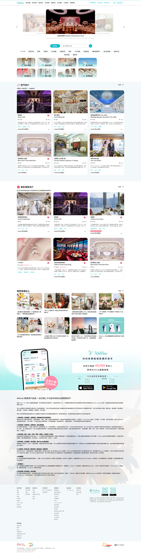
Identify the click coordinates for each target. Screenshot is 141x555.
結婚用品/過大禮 (21, 534)
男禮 (38, 51)
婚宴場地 (40, 3)
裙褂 (18, 494)
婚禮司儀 (56, 494)
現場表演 (56, 515)
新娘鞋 (18, 498)
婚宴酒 (75, 55)
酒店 (34, 490)
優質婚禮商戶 (96, 51)
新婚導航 (41, 548)
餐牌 (34, 498)
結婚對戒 (62, 51)
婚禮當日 (53, 3)
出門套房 (56, 517)
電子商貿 (28, 548)
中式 (29, 126)
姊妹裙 (18, 505)
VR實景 (45, 51)
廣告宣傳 (37, 548)
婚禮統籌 (45, 492)
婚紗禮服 (28, 3)
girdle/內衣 (20, 503)
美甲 (77, 494)
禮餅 (18, 527)
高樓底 (24, 126)
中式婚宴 (53, 51)
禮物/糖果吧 (57, 492)
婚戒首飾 (34, 3)
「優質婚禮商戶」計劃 (49, 548)
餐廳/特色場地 (36, 494)
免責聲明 (29, 550)
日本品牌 (32, 272)
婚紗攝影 (59, 3)
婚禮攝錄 (56, 498)
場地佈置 (67, 55)
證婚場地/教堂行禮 (59, 511)
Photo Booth (58, 503)
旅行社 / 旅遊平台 (47, 490)
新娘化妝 (116, 51)
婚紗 (70, 51)
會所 (34, 496)
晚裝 (18, 492)
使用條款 (19, 550)
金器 (26, 492)
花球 (55, 500)
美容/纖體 (78, 492)
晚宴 (95, 126)
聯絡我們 (34, 550)
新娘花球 (31, 51)
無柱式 (19, 126)
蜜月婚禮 (47, 3)
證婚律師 (56, 507)
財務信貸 (19, 536)
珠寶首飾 (27, 494)
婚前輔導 (19, 538)
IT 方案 (32, 548)
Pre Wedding (70, 490)
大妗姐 (56, 496)
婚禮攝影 (56, 490)
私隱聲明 (24, 550)
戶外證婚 (77, 51)
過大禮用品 (107, 51)
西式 (59, 126)
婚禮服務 (72, 3)
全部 (119, 85)
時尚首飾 (27, 490)
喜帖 (18, 529)
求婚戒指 (86, 51)
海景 (55, 170)
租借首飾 (19, 507)
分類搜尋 (54, 46)
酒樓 (34, 492)
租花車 (56, 509)
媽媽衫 (18, 500)
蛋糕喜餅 (56, 505)
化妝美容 (66, 3)
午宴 (63, 126)
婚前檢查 (19, 525)
